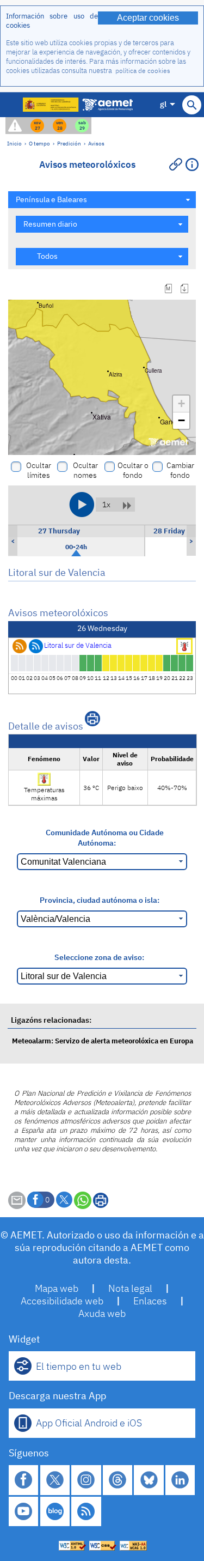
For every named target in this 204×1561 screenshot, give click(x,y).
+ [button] (181, 403)
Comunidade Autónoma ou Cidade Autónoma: (105, 837)
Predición (69, 143)
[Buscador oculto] (191, 104)
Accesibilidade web (62, 1301)
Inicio (14, 143)
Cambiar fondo (180, 470)
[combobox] (102, 199)
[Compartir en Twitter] (64, 1200)
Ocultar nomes (85, 470)
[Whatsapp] (82, 1200)
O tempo (39, 143)
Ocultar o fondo (133, 470)
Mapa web (56, 1288)
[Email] (17, 1206)
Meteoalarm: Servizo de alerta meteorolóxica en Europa (102, 1041)
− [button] (181, 420)
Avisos (96, 143)
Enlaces (150, 1301)
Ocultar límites (38, 470)
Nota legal (130, 1288)
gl (163, 104)
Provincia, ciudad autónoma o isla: (99, 900)
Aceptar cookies (148, 17)
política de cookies (142, 70)
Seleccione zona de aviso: (99, 957)
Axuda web (102, 1313)
